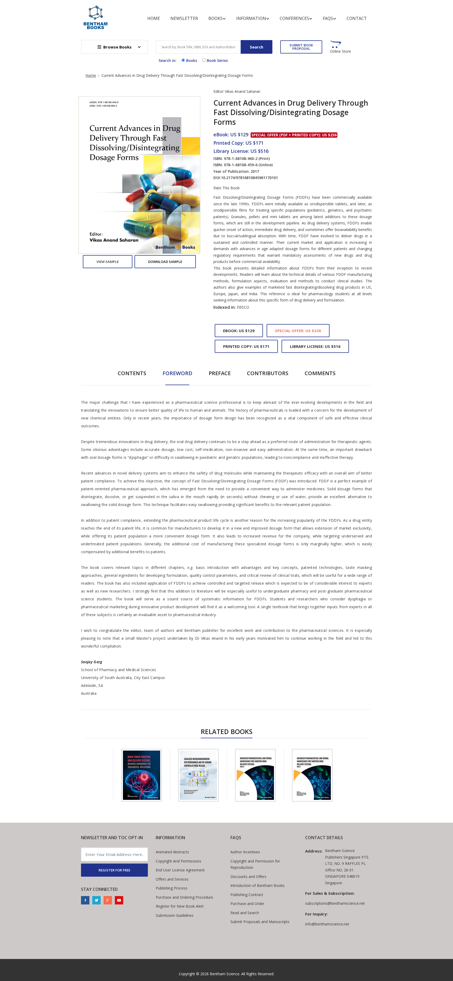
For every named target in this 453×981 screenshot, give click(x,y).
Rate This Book (226, 188)
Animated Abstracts (172, 851)
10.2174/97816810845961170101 (249, 177)
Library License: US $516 (315, 346)
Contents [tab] (132, 373)
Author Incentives (245, 851)
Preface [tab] (220, 373)
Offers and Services (172, 879)
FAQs (328, 18)
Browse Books (117, 47)
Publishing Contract (246, 894)
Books (215, 18)
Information (251, 18)
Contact (357, 18)
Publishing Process (171, 888)
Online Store (340, 51)
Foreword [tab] (177, 373)
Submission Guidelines (174, 915)
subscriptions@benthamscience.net (335, 903)
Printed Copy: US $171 (246, 346)
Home (153, 18)
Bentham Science (224, 973)
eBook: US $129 (239, 330)
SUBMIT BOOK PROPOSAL (301, 47)
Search (256, 47)
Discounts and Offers (248, 876)
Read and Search (244, 912)
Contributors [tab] (267, 373)
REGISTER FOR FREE (114, 870)
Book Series (217, 60)
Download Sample (165, 261)
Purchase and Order (247, 903)
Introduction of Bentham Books (257, 885)
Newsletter (184, 18)
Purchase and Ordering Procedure (184, 897)
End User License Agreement (180, 869)
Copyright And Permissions (178, 861)
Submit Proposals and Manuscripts (259, 921)
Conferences (294, 18)
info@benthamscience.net (327, 923)
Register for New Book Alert (180, 906)
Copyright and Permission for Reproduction (255, 864)
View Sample (107, 261)
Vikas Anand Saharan (242, 91)
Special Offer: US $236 (298, 330)
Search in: (167, 60)
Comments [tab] (320, 373)
